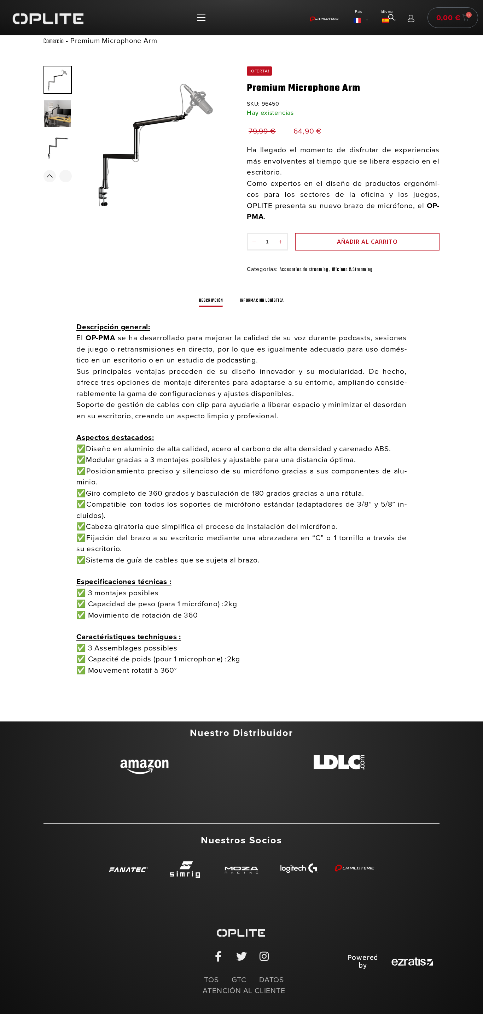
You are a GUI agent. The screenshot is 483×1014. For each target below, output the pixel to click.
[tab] (211, 299)
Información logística (262, 300)
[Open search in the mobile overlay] (391, 17)
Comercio (53, 41)
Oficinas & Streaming (352, 270)
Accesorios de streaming (304, 270)
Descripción (211, 300)
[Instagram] (264, 956)
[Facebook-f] (218, 956)
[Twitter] (241, 956)
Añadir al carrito (367, 241)
